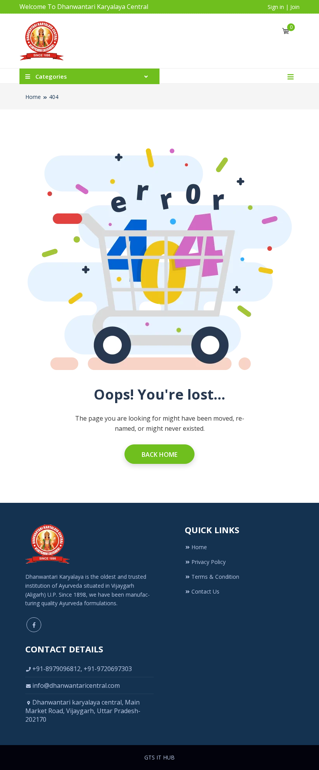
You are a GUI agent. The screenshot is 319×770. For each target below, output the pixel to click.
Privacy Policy (208, 562)
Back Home (159, 454)
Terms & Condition (215, 576)
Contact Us (205, 591)
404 (53, 96)
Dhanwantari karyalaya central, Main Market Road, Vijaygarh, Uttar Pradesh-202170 (82, 711)
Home (33, 96)
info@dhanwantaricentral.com (76, 685)
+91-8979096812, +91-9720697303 (82, 668)
